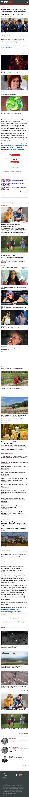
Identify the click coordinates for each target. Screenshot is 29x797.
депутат (19, 171)
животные (9, 621)
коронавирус (6, 171)
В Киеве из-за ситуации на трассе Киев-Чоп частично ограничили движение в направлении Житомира (13, 500)
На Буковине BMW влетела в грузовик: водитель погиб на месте (13, 473)
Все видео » (24, 690)
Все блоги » (25, 765)
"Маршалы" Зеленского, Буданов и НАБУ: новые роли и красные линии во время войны (18, 750)
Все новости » (24, 192)
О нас (4, 773)
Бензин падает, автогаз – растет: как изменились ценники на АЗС (13, 467)
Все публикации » (23, 733)
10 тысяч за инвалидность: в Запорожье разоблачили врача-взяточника (11, 506)
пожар (5, 621)
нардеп (23, 171)
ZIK (25, 46)
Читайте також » (5, 179)
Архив (4, 781)
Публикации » (5, 693)
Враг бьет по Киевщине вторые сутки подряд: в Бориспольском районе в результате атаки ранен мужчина (13, 492)
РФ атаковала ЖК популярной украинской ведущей (14, 462)
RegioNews (9, 47)
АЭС (24, 621)
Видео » (3, 627)
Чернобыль (15, 621)
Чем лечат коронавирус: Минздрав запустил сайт (12, 180)
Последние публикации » (8, 203)
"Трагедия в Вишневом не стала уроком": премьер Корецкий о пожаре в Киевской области (14, 479)
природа (21, 621)
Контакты (5, 775)
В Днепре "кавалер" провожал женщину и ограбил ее (14, 485)
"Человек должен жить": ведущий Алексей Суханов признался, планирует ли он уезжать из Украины (14, 456)
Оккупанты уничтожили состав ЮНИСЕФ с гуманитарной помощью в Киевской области (12, 512)
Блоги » (3, 736)
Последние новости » (7, 453)
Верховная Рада (13, 171)
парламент (14, 173)
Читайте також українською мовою (23, 36)
